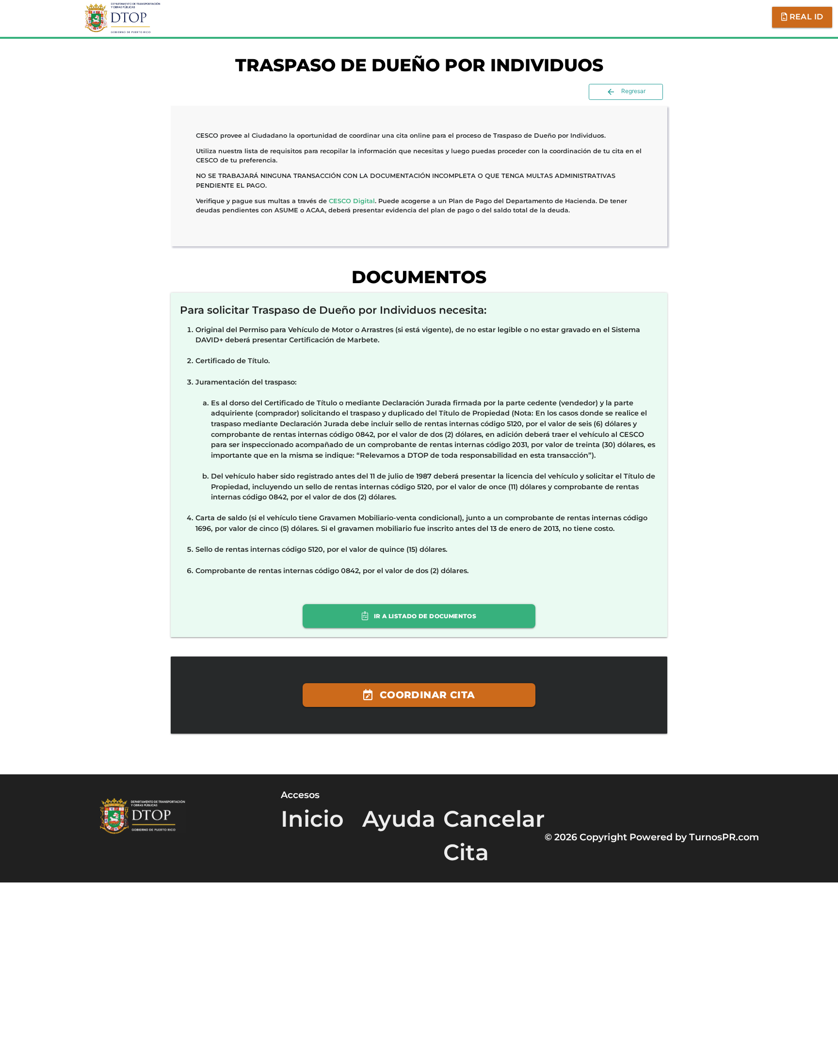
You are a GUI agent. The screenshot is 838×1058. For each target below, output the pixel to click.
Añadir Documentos (491, 17)
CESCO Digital (352, 201)
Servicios (398, 17)
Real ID (805, 16)
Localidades (731, 17)
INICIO (341, 17)
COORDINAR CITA (426, 756)
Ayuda (664, 17)
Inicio (312, 887)
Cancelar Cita (594, 17)
